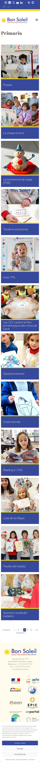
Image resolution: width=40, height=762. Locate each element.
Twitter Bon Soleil (13, 2)
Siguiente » (21, 632)
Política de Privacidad (22, 759)
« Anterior (6, 630)
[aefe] (32, 682)
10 (31, 630)
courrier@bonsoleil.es (20, 669)
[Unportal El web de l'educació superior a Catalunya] (32, 712)
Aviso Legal (32, 759)
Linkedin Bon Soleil (21, 2)
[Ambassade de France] (15, 682)
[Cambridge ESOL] (15, 712)
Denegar (20, 749)
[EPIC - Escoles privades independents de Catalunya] (32, 708)
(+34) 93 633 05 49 (22, 666)
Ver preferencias (20, 754)
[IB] (32, 694)
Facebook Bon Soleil (10, 2)
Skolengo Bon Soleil (33, 2)
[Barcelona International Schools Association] (15, 703)
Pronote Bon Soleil (29, 2)
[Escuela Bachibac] (15, 691)
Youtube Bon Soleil (17, 2)
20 (36, 630)
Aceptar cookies (20, 743)
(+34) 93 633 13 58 (25, 664)
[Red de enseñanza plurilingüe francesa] (32, 720)
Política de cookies (10, 759)
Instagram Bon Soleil (6, 2)
